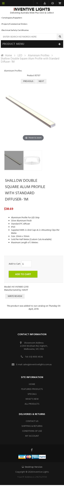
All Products (32, 404)
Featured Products (32, 389)
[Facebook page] (32, 450)
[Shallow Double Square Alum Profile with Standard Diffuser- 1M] (14, 160)
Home (8, 55)
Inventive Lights (41, 472)
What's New (32, 399)
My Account (32, 436)
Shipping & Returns (32, 426)
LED (20, 55)
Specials (32, 394)
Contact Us (32, 421)
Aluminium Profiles (38, 55)
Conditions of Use (32, 431)
